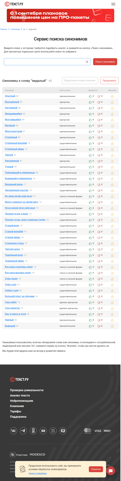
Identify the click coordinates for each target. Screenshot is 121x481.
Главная (3, 29)
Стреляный (11, 137)
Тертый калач (12, 249)
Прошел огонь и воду (16, 213)
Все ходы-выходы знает (18, 272)
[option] (60, 15)
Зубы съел (10, 284)
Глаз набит (11, 302)
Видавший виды (14, 184)
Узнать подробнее (38, 473)
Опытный (10, 96)
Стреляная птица (14, 243)
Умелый (9, 319)
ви (24, 29)
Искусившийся (13, 119)
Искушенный (12, 101)
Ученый (9, 166)
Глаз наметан (12, 308)
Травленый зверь (14, 260)
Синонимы (15, 29)
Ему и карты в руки (15, 314)
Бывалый (10, 325)
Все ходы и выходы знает (19, 266)
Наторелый (11, 107)
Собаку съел (12, 290)
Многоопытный (13, 131)
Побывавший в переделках (20, 172)
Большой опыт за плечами (19, 296)
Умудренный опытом (16, 190)
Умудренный (12, 160)
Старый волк (12, 225)
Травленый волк (14, 255)
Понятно (96, 469)
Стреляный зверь (14, 149)
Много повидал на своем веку (21, 202)
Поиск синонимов (105, 61)
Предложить (109, 80)
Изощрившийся (13, 113)
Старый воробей (14, 231)
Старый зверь (12, 237)
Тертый (9, 154)
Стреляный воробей (16, 143)
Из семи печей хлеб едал (18, 196)
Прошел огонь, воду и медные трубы (25, 219)
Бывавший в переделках (18, 178)
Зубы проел (11, 278)
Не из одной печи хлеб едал (20, 207)
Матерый (10, 125)
